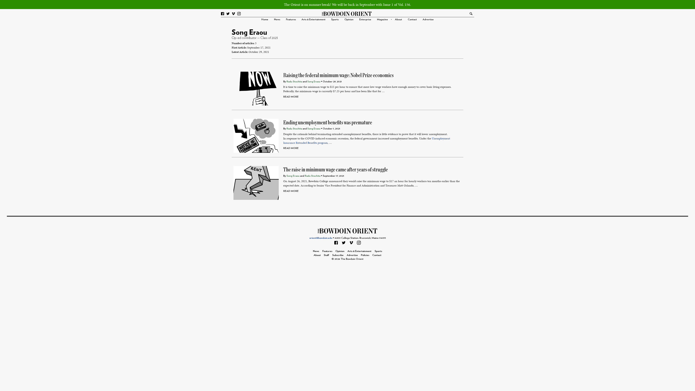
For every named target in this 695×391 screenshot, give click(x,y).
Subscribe (338, 255)
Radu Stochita (294, 81)
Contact (412, 19)
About (398, 19)
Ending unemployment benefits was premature (327, 122)
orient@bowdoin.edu (320, 238)
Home (264, 19)
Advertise (428, 19)
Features (291, 19)
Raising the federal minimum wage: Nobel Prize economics (338, 75)
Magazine (382, 19)
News (277, 19)
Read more (291, 96)
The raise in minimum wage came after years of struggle (335, 170)
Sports (335, 19)
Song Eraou (313, 81)
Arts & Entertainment (313, 19)
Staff (326, 255)
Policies (365, 255)
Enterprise (365, 19)
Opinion (348, 19)
